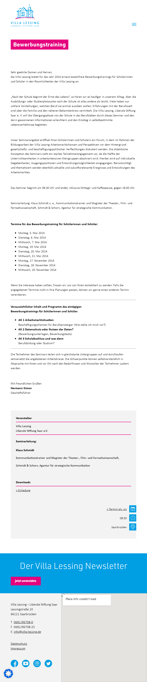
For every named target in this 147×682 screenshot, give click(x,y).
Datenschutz (19, 643)
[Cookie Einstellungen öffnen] (8, 673)
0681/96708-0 (23, 622)
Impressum (18, 648)
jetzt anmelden (25, 580)
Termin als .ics (118, 509)
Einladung (24, 490)
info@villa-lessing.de (27, 632)
